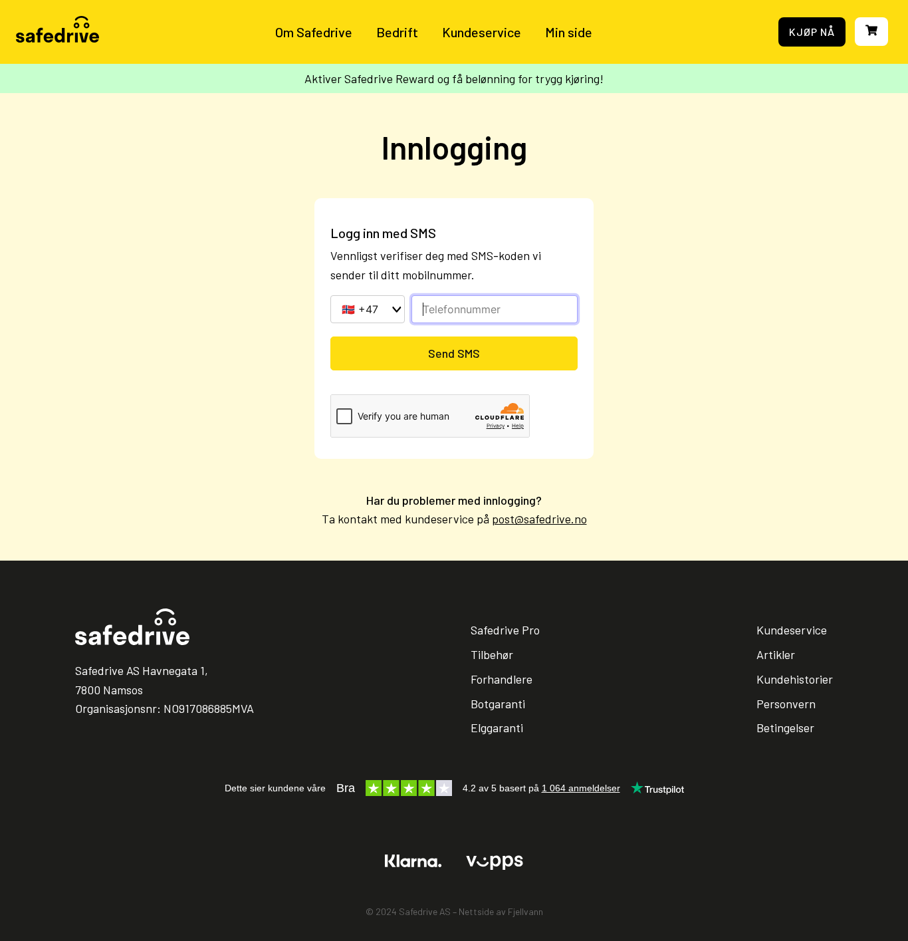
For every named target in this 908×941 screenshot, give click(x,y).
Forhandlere (501, 679)
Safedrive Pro (505, 629)
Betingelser (785, 727)
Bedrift (397, 32)
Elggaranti (497, 727)
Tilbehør (492, 654)
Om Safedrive (313, 32)
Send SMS (454, 353)
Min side (568, 32)
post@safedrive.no (539, 518)
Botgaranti (498, 703)
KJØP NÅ (812, 31)
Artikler (775, 654)
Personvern (786, 703)
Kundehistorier (794, 679)
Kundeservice (481, 32)
